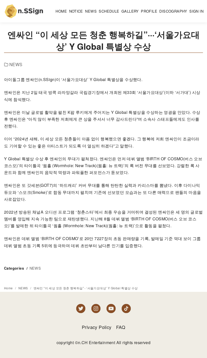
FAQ (120, 327)
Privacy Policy (97, 327)
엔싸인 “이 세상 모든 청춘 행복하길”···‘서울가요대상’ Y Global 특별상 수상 (86, 288)
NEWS (15, 64)
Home (9, 288)
